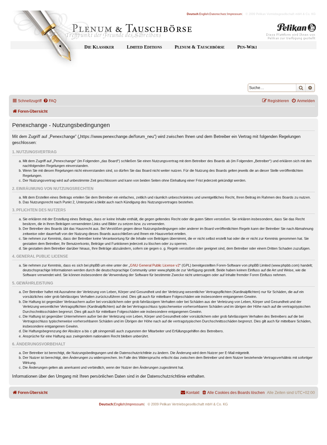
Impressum (234, 14)
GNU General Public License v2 (154, 265)
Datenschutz (217, 14)
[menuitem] (49, 101)
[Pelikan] (291, 32)
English (204, 14)
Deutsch (193, 14)
